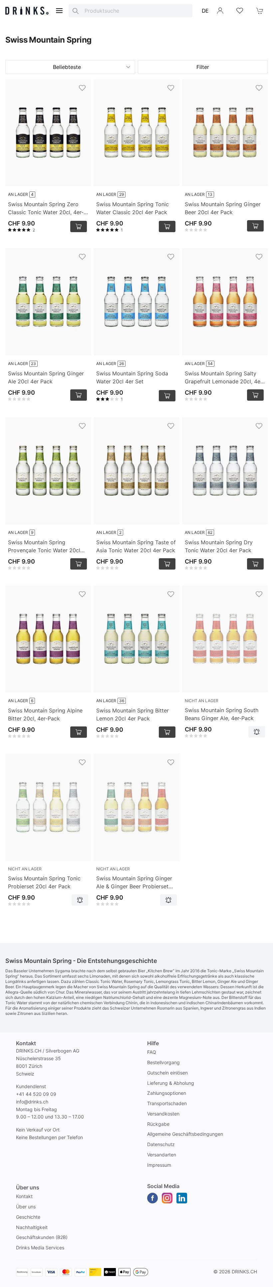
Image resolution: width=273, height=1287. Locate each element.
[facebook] (152, 1198)
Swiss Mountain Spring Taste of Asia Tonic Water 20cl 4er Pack (136, 546)
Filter (202, 67)
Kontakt (24, 1196)
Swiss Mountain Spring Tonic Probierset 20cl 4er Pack (44, 882)
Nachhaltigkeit (32, 1227)
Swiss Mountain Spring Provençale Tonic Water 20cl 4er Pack (44, 546)
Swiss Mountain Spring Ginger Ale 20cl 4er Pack (46, 377)
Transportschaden (167, 1103)
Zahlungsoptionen (166, 1093)
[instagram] (167, 1198)
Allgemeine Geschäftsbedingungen (185, 1134)
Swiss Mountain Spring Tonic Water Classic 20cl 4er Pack (132, 208)
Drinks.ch (244, 1271)
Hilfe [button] (153, 1043)
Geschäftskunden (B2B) (42, 1237)
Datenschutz (161, 1144)
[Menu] (59, 10)
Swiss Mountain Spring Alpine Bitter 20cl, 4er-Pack (45, 714)
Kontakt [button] (26, 1043)
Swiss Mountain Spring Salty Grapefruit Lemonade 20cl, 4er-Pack (224, 377)
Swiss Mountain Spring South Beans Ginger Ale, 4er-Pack (221, 714)
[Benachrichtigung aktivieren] (256, 731)
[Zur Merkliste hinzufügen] (82, 88)
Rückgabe (158, 1124)
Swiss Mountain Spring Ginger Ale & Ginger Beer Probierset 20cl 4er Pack (134, 882)
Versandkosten (163, 1113)
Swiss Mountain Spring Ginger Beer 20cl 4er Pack (223, 208)
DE (205, 10)
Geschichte (28, 1217)
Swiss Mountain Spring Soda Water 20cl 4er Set (132, 377)
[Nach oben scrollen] (253, 1280)
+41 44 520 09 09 (36, 1094)
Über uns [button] (27, 1187)
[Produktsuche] (76, 10)
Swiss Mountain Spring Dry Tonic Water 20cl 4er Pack (219, 546)
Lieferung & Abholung (170, 1083)
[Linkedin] (181, 1198)
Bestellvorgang (163, 1062)
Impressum (159, 1165)
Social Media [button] (163, 1186)
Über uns (26, 1206)
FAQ (151, 1052)
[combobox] (130, 10)
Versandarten (161, 1154)
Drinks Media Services (40, 1247)
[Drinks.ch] (27, 11)
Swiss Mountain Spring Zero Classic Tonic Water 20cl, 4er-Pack (46, 208)
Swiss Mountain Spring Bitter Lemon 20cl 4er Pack (132, 714)
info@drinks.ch (32, 1101)
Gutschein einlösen (167, 1072)
